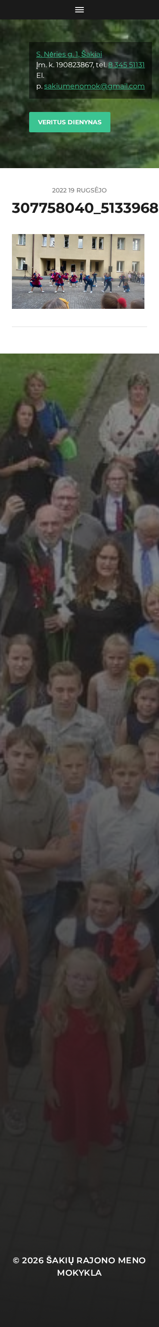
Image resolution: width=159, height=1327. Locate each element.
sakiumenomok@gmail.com (94, 86)
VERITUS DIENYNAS (70, 122)
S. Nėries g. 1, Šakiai (69, 54)
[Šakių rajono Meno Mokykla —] (15, 94)
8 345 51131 (126, 65)
